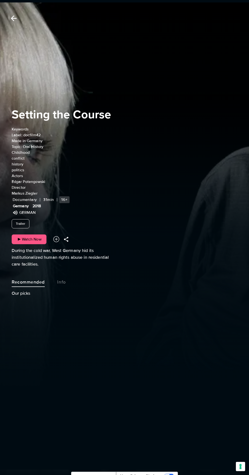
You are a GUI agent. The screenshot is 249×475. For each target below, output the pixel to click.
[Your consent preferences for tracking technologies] (240, 466)
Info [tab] (61, 282)
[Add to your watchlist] (56, 239)
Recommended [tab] (28, 282)
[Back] (13, 18)
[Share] (66, 239)
